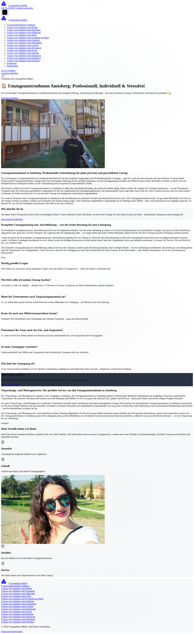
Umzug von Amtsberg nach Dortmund (24, 48)
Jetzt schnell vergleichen (12, 219)
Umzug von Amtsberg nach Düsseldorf (24, 43)
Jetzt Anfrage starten (10, 385)
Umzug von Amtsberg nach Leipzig (23, 45)
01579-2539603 (8, 8)
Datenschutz (12, 66)
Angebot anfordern (24, 8)
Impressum (12, 63)
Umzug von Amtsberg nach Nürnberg (24, 58)
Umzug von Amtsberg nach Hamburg (24, 30)
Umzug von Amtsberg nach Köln (22, 35)
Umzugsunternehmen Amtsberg (21, 25)
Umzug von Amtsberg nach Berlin (22, 27)
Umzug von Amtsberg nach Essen (22, 50)
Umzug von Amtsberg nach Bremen (23, 53)
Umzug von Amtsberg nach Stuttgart (23, 40)
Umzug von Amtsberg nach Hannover (24, 55)
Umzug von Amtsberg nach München (24, 32)
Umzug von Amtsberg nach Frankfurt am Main (28, 37)
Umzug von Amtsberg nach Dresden (23, 61)
